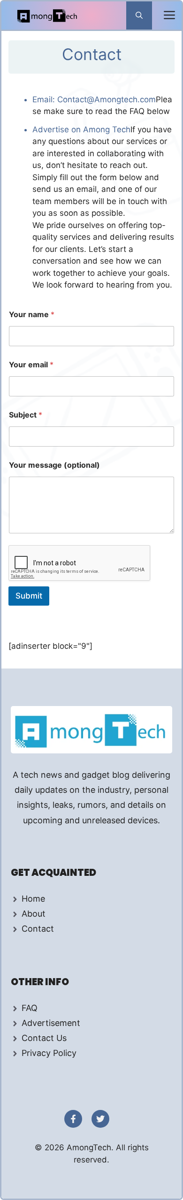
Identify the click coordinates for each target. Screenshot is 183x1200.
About (34, 914)
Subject (25, 414)
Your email (31, 364)
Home (33, 899)
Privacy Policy (49, 1053)
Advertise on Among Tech (81, 129)
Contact (38, 929)
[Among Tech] (47, 15)
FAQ (30, 1008)
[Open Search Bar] (139, 15)
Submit (28, 595)
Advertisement (51, 1023)
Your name (31, 314)
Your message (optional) (54, 465)
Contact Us (44, 1038)
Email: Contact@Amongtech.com (94, 99)
